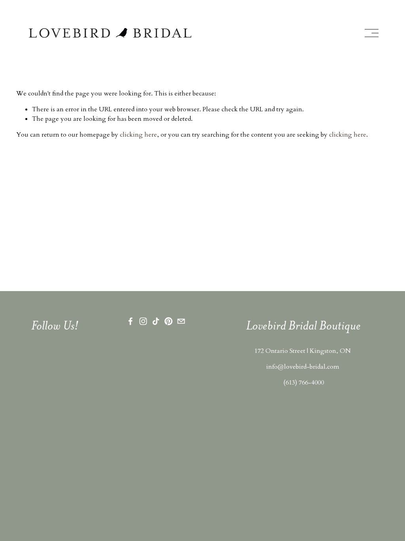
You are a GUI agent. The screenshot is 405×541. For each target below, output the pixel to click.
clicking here (138, 134)
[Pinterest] (168, 321)
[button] (37, 387)
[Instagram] (143, 321)
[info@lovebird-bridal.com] (181, 321)
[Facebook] (130, 321)
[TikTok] (156, 321)
